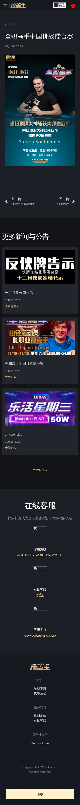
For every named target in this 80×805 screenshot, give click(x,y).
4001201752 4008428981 (40, 555)
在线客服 (40, 720)
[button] (5, 5)
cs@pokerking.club (40, 635)
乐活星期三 (14, 434)
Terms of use (40, 743)
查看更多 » (12, 306)
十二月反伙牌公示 (19, 293)
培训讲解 (40, 716)
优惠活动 (40, 693)
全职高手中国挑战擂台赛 (24, 364)
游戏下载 (40, 688)
